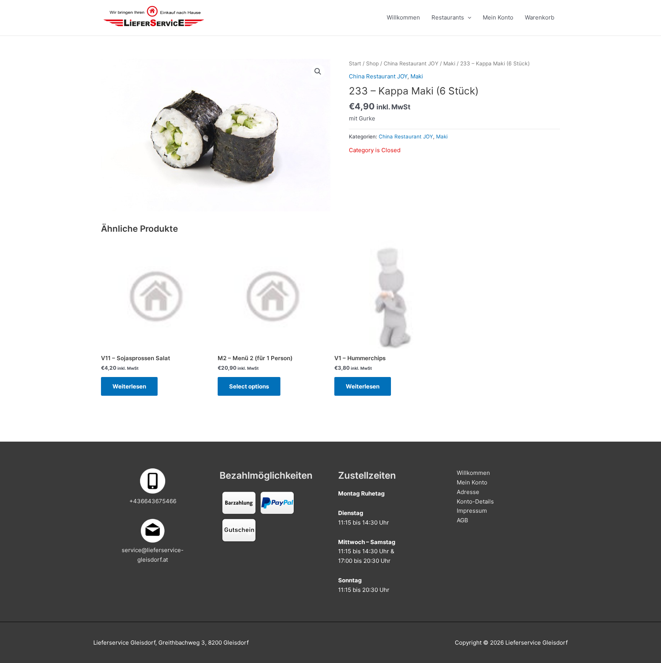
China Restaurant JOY (411, 63)
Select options (249, 386)
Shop (372, 63)
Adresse (468, 492)
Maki (449, 63)
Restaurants (447, 17)
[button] (318, 71)
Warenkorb (539, 17)
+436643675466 (152, 501)
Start (355, 63)
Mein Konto (498, 17)
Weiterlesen (129, 386)
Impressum (472, 510)
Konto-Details (475, 501)
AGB (462, 520)
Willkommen (403, 17)
